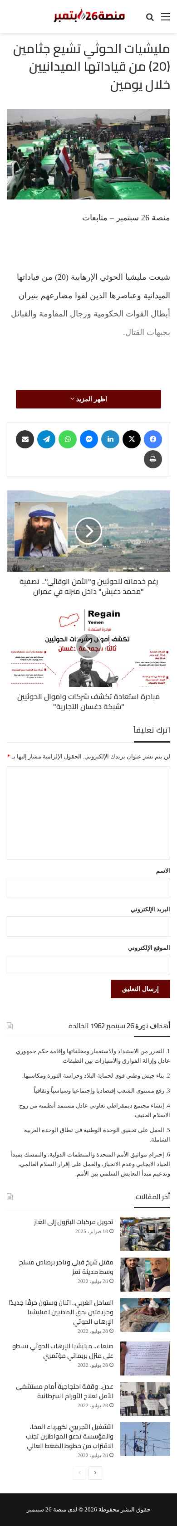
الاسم (163, 870)
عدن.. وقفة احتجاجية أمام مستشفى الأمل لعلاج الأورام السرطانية (64, 1391)
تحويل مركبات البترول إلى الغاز (73, 1222)
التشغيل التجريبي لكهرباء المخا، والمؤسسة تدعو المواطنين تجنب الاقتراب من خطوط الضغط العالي (69, 1436)
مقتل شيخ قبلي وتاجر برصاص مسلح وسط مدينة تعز (66, 1267)
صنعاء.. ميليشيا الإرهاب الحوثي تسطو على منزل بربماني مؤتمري (62, 1350)
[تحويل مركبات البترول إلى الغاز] (145, 1234)
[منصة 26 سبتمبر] (88, 16)
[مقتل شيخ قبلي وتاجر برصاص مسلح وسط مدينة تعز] (145, 1275)
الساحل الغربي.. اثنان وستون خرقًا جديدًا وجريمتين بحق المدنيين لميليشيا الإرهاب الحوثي (61, 1312)
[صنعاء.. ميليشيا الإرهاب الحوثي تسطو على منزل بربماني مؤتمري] (145, 1358)
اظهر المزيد (90, 399)
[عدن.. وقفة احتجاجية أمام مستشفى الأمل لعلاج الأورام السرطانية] (145, 1399)
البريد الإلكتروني (150, 909)
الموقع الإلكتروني (149, 947)
